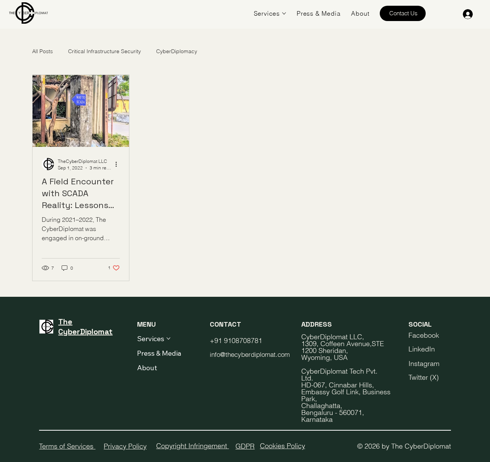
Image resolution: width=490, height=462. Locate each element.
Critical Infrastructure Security (104, 51)
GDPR (245, 446)
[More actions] (118, 164)
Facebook (423, 335)
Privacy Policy (125, 446)
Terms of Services (67, 446)
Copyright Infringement (192, 445)
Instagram (423, 363)
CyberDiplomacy (176, 51)
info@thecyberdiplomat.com (250, 354)
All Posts (42, 51)
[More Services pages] (284, 13)
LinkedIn (421, 349)
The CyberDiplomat (85, 327)
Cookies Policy (282, 445)
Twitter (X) (423, 377)
